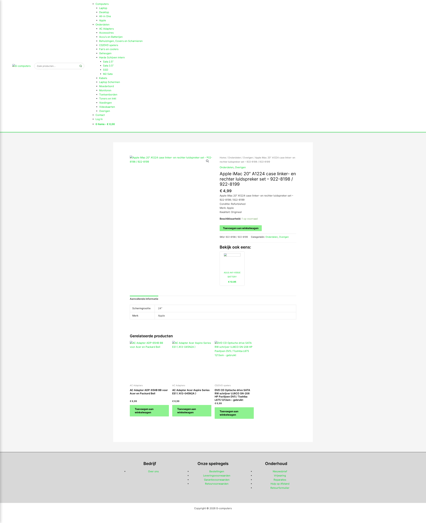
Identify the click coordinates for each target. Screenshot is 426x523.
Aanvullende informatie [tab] (144, 298)
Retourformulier (279, 487)
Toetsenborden (108, 94)
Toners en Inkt (107, 98)
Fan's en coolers (108, 49)
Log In (99, 119)
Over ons (153, 471)
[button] (208, 161)
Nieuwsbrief (280, 471)
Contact (100, 115)
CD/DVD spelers (108, 45)
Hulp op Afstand (280, 483)
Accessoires (106, 32)
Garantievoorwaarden (216, 479)
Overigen (104, 111)
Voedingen (105, 102)
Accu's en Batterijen (111, 36)
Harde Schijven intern (112, 57)
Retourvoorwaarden (216, 483)
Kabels (103, 78)
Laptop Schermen (109, 82)
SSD (105, 69)
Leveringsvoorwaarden (216, 475)
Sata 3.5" (108, 65)
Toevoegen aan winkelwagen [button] (144, 410)
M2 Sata (107, 73)
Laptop (103, 8)
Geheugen (105, 53)
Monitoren (105, 90)
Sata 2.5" (108, 61)
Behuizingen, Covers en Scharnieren (121, 41)
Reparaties (280, 479)
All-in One (105, 16)
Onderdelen (102, 24)
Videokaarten (107, 106)
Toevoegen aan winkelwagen (240, 228)
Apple (102, 20)
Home (223, 157)
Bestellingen (216, 471)
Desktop (104, 12)
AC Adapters (106, 28)
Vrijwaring (280, 475)
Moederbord (106, 86)
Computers (102, 3)
